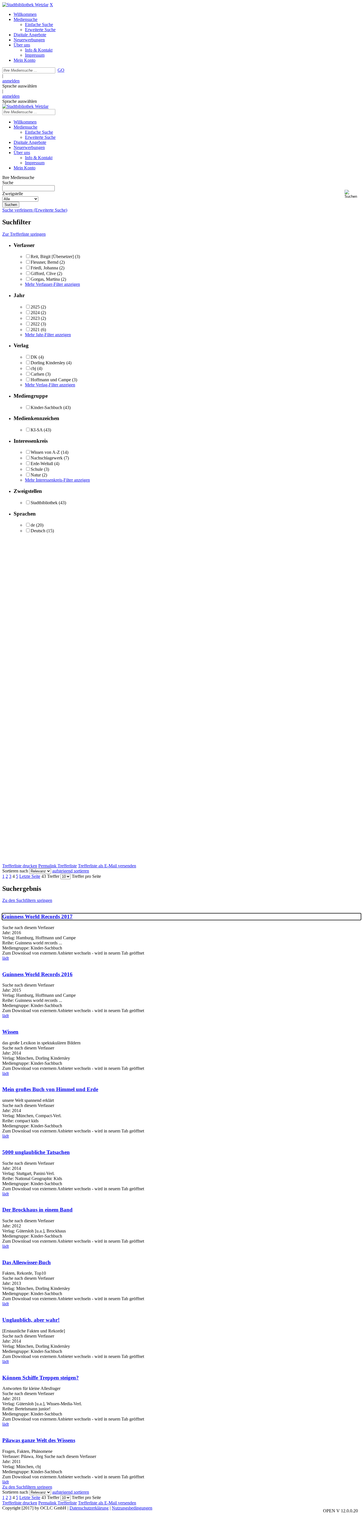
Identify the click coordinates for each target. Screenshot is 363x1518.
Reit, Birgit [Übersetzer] (52, 256)
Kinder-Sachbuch (46, 407)
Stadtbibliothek (44, 502)
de (33, 525)
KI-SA (37, 429)
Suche (7, 182)
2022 (35, 324)
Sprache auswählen (19, 86)
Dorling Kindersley (48, 362)
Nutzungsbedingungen (132, 1508)
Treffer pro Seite (86, 876)
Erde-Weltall (42, 463)
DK (34, 357)
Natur (36, 474)
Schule (37, 469)
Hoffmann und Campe (51, 379)
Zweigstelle (12, 193)
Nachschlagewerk (47, 457)
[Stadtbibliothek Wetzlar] (25, 4)
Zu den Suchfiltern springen (27, 900)
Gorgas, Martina (45, 279)
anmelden (11, 80)
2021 (35, 329)
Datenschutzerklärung (89, 1508)
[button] (353, 194)
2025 (35, 307)
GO (61, 70)
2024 (35, 312)
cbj (33, 368)
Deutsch (38, 530)
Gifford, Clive (43, 273)
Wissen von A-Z (45, 452)
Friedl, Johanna (44, 267)
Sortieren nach (15, 870)
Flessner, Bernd (44, 262)
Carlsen (37, 374)
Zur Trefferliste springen (24, 234)
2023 (35, 318)
